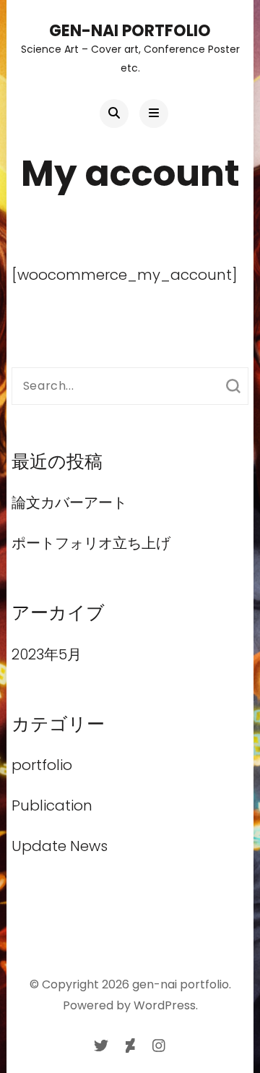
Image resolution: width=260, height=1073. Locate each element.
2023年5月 (47, 654)
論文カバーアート (77, 502)
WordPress (165, 1005)
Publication (52, 805)
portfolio (42, 765)
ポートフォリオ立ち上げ (91, 543)
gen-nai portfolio (130, 31)
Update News (60, 846)
